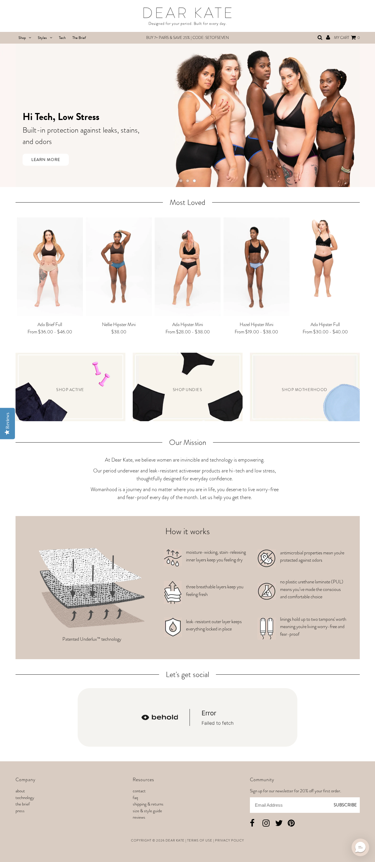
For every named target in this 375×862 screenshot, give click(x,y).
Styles (42, 38)
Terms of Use (199, 840)
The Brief (79, 38)
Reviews (139, 817)
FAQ (135, 797)
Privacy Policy (229, 840)
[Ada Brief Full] (50, 267)
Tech (62, 38)
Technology (25, 797)
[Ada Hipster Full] (325, 259)
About (20, 791)
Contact (139, 791)
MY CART (347, 37)
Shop (22, 38)
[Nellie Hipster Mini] (119, 267)
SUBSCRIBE (345, 805)
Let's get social (187, 674)
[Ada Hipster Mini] (188, 267)
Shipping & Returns (148, 804)
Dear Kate (175, 840)
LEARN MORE (45, 160)
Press (20, 811)
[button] (360, 847)
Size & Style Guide (147, 811)
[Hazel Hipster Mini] (256, 267)
